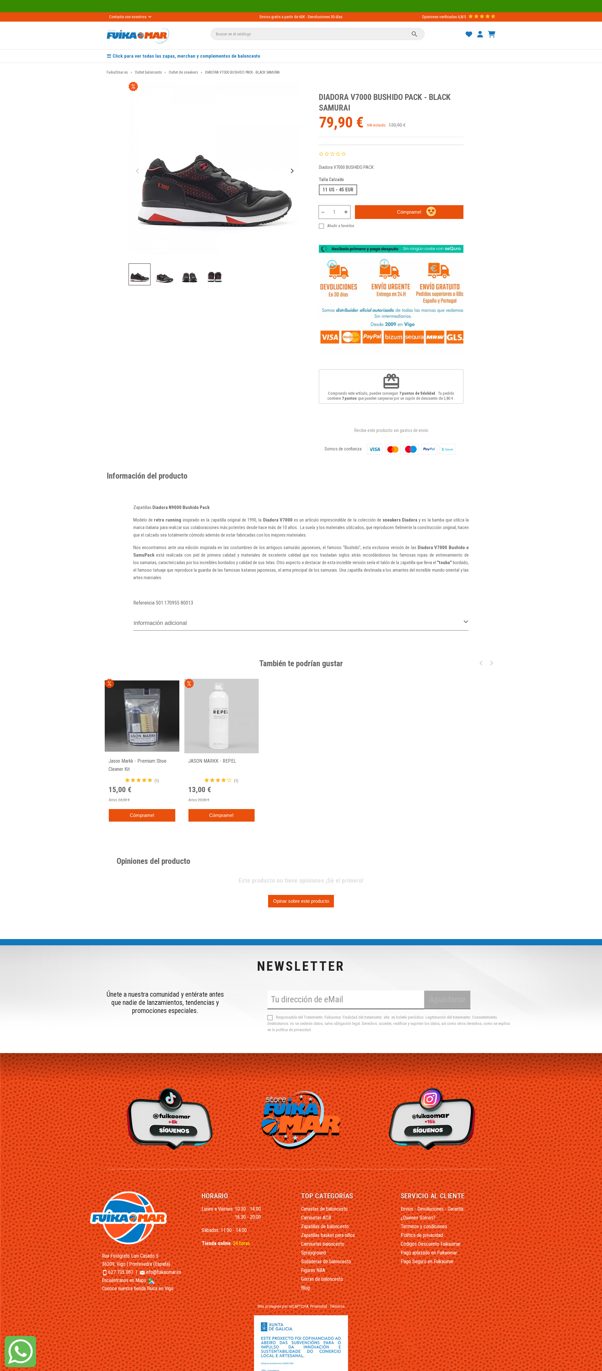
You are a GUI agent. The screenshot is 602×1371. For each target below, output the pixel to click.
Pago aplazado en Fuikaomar (429, 1253)
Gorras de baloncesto (322, 1279)
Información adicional (160, 623)
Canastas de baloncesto (324, 1209)
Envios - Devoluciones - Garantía (432, 1209)
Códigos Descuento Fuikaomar (431, 1244)
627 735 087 (120, 1272)
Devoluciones (319, 16)
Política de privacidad (422, 1235)
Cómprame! (409, 212)
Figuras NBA (313, 1270)
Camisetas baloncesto (322, 1244)
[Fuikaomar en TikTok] (168, 1118)
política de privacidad (293, 1029)
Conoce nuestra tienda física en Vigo (137, 1288)
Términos (337, 1306)
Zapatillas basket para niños (328, 1235)
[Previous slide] (138, 171)
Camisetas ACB (316, 1218)
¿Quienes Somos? (418, 1218)
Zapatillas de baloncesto (325, 1226)
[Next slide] (292, 171)
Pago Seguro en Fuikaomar (427, 1262)
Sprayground (313, 1253)
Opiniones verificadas (439, 16)
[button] (139, 274)
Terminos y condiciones (424, 1226)
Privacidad (318, 1306)
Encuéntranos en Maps (124, 1280)
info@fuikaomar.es (163, 1272)
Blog (305, 1288)
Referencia (144, 603)
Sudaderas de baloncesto (326, 1262)
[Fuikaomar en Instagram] (434, 1118)
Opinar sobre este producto (301, 901)
